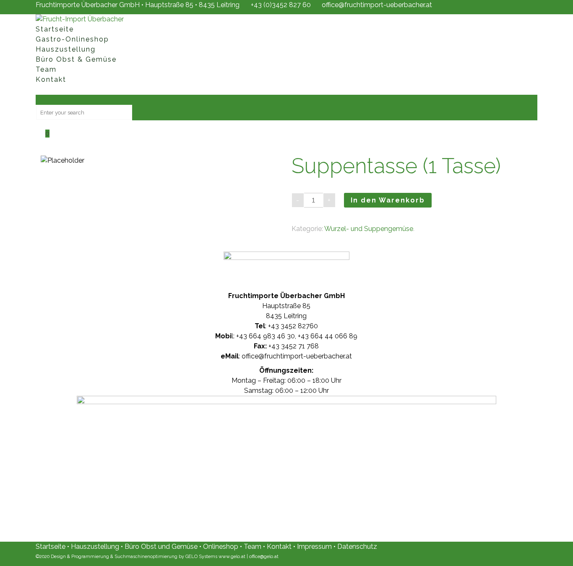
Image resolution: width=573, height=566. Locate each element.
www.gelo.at (232, 556)
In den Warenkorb (388, 200)
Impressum (314, 546)
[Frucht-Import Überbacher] (80, 19)
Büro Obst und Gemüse (161, 546)
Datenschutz (357, 546)
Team (253, 546)
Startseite (50, 546)
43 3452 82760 (294, 326)
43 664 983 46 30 (267, 336)
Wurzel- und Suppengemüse (368, 229)
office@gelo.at (264, 556)
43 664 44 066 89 (329, 336)
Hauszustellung (95, 546)
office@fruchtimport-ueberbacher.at (377, 5)
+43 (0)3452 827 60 (281, 5)
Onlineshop (221, 546)
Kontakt (279, 546)
